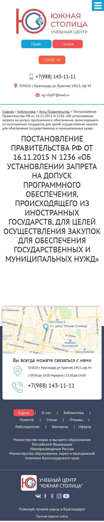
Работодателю (27, 426)
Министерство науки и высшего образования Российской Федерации (52, 442)
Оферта (84, 426)
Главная (8, 111)
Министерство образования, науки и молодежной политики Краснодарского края (52, 455)
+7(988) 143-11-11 (56, 76)
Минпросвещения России (52, 449)
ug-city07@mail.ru (55, 95)
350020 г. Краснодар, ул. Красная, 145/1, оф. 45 (55, 85)
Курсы (23, 412)
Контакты (60, 426)
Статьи (51, 419)
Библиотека (27, 111)
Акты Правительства (54, 111)
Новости (27, 419)
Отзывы (76, 419)
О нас (46, 412)
